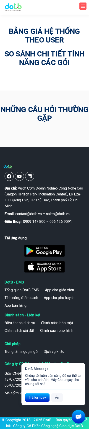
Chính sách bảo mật (57, 323)
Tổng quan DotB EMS (22, 290)
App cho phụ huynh (59, 298)
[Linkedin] (29, 176)
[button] (83, 6)
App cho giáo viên (59, 290)
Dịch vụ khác (54, 351)
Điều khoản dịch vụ (20, 323)
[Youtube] (19, 176)
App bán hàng (15, 305)
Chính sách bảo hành (56, 330)
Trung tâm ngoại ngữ (21, 351)
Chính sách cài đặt (19, 330)
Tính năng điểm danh (21, 298)
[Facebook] (9, 176)
